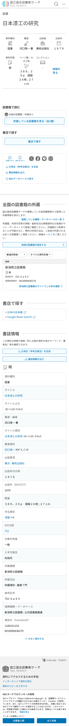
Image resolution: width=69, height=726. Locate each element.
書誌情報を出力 (17, 172)
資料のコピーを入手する (15, 686)
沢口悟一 (10, 450)
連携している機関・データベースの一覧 (41, 219)
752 (7, 531)
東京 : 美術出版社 (15, 463)
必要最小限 (18, 720)
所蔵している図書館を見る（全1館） (34, 121)
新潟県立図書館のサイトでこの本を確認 (39, 286)
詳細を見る (56, 70)
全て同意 (51, 720)
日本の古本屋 (15, 312)
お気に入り (10, 160)
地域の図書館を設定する (33, 244)
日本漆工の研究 (14, 395)
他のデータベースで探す (21, 178)
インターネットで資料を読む (17, 681)
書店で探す (34, 141)
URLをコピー (20, 160)
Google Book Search (20, 317)
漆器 (7, 517)
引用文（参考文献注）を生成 (23, 166)
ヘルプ (49, 234)
